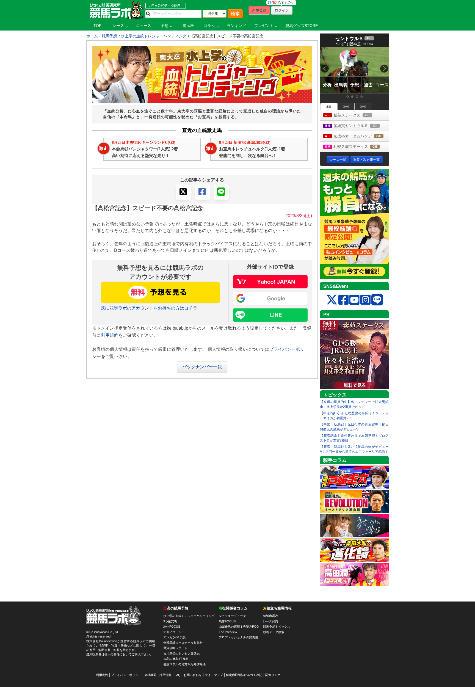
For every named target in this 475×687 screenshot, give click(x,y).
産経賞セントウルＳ (360, 126)
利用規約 (109, 335)
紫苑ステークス (357, 115)
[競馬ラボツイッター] (332, 300)
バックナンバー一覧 (202, 367)
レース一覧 (338, 160)
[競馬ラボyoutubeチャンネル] (354, 300)
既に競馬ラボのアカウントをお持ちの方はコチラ (149, 308)
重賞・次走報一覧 (366, 160)
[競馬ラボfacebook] (343, 300)
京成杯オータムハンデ (360, 136)
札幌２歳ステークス (360, 147)
